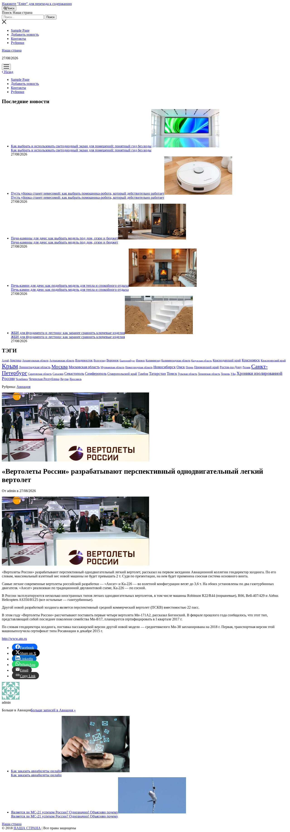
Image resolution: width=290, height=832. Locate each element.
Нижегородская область (138, 367)
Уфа (233, 373)
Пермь (189, 367)
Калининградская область (175, 360)
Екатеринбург (127, 360)
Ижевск (140, 360)
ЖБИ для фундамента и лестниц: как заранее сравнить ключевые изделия (68, 333)
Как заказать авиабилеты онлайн (36, 771)
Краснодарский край (227, 360)
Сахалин (58, 373)
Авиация (23, 387)
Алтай (5, 360)
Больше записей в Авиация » (53, 710)
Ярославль (76, 379)
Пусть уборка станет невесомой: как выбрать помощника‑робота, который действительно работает (87, 193)
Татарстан (157, 373)
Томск (172, 373)
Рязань (246, 367)
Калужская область (201, 360)
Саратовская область (40, 373)
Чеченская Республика (44, 379)
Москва (59, 366)
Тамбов (143, 373)
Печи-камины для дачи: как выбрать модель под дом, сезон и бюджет (64, 238)
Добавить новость (25, 34)
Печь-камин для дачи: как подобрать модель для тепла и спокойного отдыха (70, 285)
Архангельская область (35, 360)
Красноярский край (273, 360)
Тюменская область (209, 373)
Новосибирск (164, 367)
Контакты (18, 39)
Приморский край (206, 367)
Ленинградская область (35, 367)
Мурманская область (112, 367)
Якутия (64, 379)
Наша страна (12, 50)
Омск (180, 367)
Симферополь (95, 373)
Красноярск (251, 360)
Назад (8, 72)
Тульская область (187, 373)
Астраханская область (61, 360)
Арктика (15, 360)
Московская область (84, 367)
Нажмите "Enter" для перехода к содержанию (37, 4)
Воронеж (112, 360)
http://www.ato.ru (14, 639)
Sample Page (20, 30)
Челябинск (22, 379)
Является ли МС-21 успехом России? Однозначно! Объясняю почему (64, 812)
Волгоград (100, 360)
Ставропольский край (122, 373)
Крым (10, 366)
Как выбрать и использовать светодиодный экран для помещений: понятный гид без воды (81, 146)
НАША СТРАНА (27, 828)
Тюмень (225, 373)
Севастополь (74, 373)
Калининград (153, 360)
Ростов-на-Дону (231, 367)
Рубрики (17, 43)
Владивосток (84, 360)
